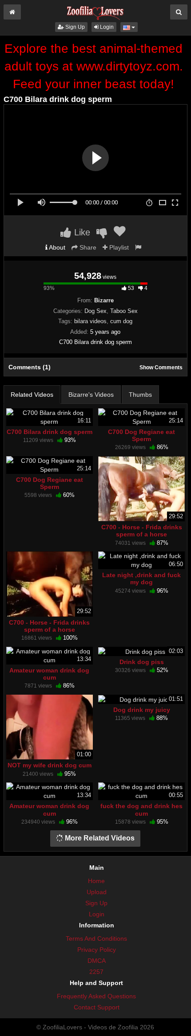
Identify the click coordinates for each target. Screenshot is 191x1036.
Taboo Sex (124, 311)
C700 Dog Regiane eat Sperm (141, 435)
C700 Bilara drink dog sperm (49, 431)
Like (81, 232)
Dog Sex (95, 311)
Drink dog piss (141, 661)
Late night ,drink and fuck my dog (141, 578)
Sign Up (74, 27)
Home (96, 880)
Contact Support (96, 1007)
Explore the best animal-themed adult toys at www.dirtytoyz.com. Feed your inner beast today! (93, 66)
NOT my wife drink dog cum (50, 765)
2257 (96, 971)
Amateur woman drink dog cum (49, 674)
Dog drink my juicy (141, 709)
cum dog (121, 321)
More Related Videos (99, 838)
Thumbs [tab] (140, 394)
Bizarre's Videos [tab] (91, 394)
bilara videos (90, 321)
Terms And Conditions (96, 938)
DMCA (97, 960)
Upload (97, 891)
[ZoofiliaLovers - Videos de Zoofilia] (95, 10)
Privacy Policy (96, 949)
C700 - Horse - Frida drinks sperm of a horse (141, 531)
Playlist (118, 247)
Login (106, 27)
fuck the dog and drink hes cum (141, 809)
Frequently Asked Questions (96, 996)
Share (87, 247)
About (56, 247)
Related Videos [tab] (32, 394)
